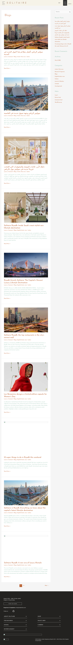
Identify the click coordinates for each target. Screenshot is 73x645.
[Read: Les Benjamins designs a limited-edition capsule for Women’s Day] (26, 376)
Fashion (56, 78)
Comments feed (58, 99)
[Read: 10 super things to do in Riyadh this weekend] (26, 437)
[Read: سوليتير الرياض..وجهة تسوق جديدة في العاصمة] (26, 93)
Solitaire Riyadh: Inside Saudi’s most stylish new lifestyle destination (62, 39)
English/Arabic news (22, 230)
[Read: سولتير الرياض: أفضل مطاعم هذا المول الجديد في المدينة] (26, 36)
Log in (56, 95)
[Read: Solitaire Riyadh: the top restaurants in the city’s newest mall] (26, 319)
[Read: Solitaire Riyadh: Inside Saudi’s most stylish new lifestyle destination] (26, 207)
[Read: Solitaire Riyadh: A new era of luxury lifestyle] (26, 547)
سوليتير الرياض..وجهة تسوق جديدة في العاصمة (22, 113)
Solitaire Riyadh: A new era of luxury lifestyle (23, 563)
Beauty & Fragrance (60, 71)
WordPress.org (58, 102)
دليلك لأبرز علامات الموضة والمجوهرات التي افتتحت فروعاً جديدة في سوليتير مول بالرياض (62, 32)
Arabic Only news (21, 56)
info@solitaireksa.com (21, 607)
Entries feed (58, 97)
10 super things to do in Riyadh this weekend (22, 457)
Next (47, 585)
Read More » (7, 68)
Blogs (15, 56)
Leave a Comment (8, 56)
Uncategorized (58, 86)
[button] (69, 3)
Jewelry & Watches (59, 81)
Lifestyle (57, 83)
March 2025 (58, 60)
